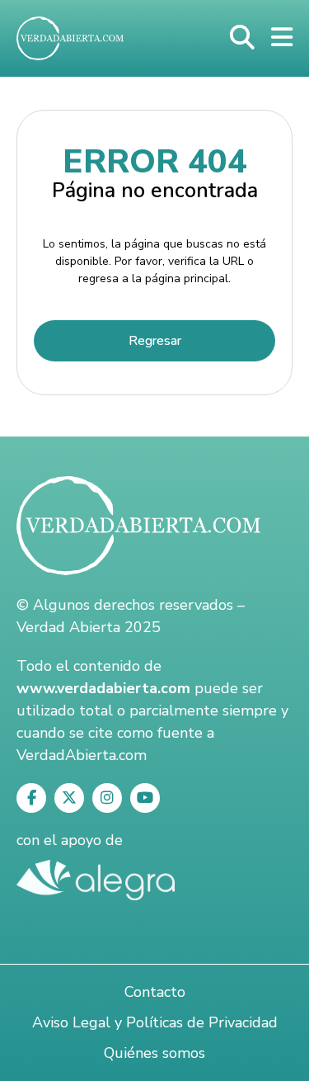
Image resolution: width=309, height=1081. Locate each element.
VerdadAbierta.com (81, 755)
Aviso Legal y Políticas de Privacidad (155, 1022)
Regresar (155, 341)
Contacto (154, 992)
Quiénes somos (154, 1053)
